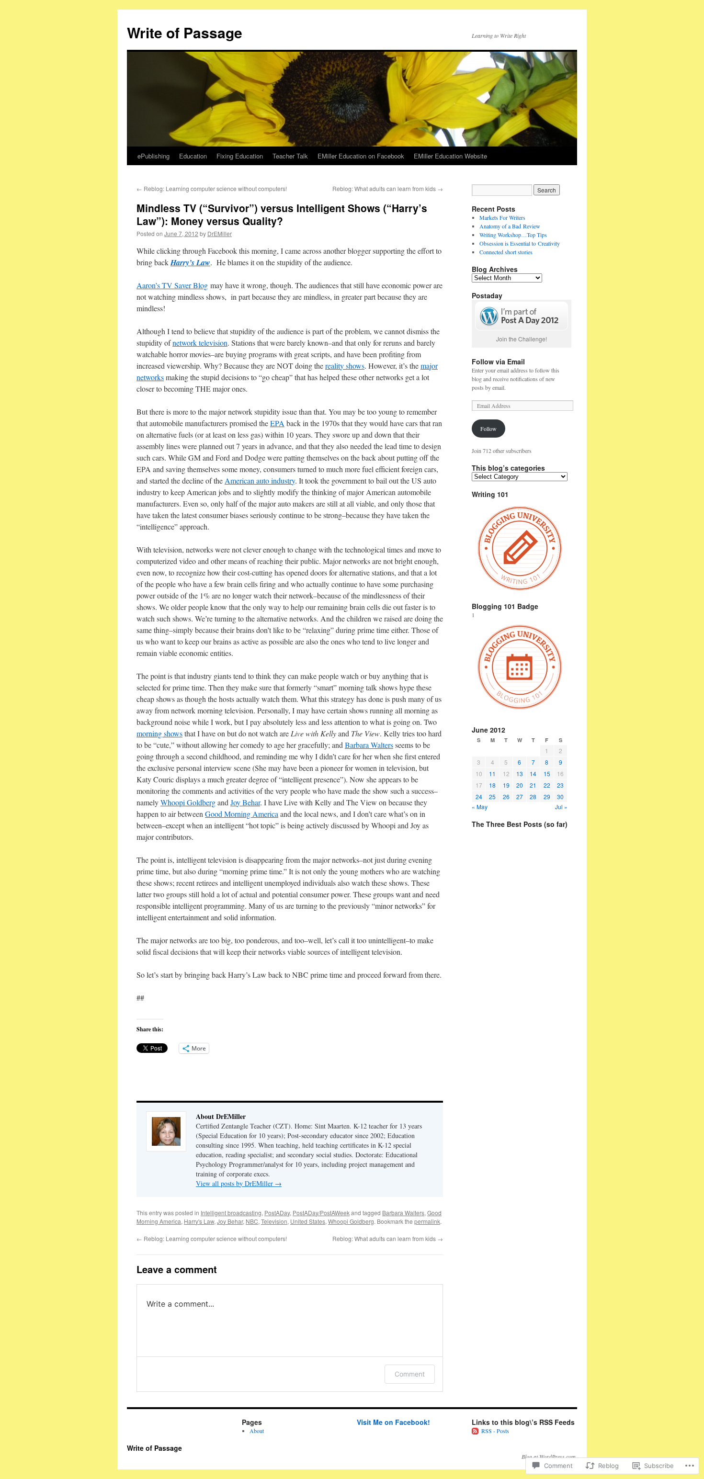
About (257, 1430)
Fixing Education (239, 155)
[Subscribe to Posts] (475, 1430)
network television (199, 343)
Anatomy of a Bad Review (509, 226)
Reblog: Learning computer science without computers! (211, 188)
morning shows (159, 733)
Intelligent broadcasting (231, 1212)
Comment (410, 1374)
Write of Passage (184, 32)
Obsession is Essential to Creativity (519, 243)
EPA (277, 423)
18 (492, 785)
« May (480, 806)
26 (506, 796)
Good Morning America (241, 814)
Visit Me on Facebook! (393, 1422)
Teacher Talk (290, 155)
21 (533, 785)
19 (506, 785)
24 (479, 796)
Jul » (561, 806)
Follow (488, 428)
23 (560, 785)
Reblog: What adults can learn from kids (387, 188)
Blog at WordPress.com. (549, 1456)
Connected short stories (506, 252)
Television (274, 1221)
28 (533, 796)
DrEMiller (219, 233)
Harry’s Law (190, 262)
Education (193, 155)
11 (492, 773)
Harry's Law (199, 1221)
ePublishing (153, 155)
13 (519, 773)
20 (519, 785)
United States (307, 1221)
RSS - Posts (495, 1430)
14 (533, 773)
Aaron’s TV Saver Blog (172, 285)
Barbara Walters (369, 745)
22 (547, 785)
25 (492, 796)
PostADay (277, 1212)
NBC (252, 1221)
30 (560, 796)
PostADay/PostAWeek (321, 1212)
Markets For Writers (502, 217)
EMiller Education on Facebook (361, 155)
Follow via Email (498, 361)
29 (547, 796)
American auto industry (260, 480)
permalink (427, 1221)
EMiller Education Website (450, 155)
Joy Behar (245, 802)
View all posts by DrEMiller (239, 1183)
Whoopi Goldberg (188, 802)
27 (519, 796)
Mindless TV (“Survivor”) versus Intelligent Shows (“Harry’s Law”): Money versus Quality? (281, 214)
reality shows (344, 366)
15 (547, 773)
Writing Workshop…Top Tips (513, 234)
